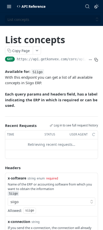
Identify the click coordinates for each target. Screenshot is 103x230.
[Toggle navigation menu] (9, 6)
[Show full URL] (90, 60)
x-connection (19, 221)
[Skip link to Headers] (1, 167)
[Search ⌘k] (87, 6)
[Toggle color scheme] (96, 6)
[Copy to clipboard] (96, 60)
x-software (17, 178)
